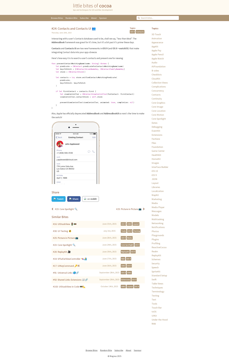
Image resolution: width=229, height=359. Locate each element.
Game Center (158, 150)
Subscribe (84, 18)
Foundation (157, 146)
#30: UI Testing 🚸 (62, 231)
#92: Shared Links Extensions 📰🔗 (70, 279)
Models (155, 215)
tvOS (154, 311)
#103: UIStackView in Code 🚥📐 (69, 286)
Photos (155, 231)
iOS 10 (155, 170)
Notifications (158, 227)
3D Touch (156, 34)
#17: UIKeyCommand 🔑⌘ (66, 265)
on (92, 198)
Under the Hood (160, 319)
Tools (123, 231)
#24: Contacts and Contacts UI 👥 (74, 28)
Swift (154, 279)
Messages (157, 211)
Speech (155, 267)
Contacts (140, 32)
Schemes (156, 259)
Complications (159, 86)
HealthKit (156, 154)
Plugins (155, 239)
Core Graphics (158, 102)
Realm (155, 251)
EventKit (156, 130)
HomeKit (156, 158)
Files (154, 142)
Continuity (157, 98)
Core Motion (158, 114)
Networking (157, 223)
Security (156, 263)
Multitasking (158, 219)
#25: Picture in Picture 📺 (65, 237)
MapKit (155, 195)
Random (71, 18)
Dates (154, 122)
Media (129, 238)
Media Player (158, 207)
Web (123, 259)
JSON (154, 179)
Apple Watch (158, 58)
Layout (136, 224)
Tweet (60, 198)
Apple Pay (156, 50)
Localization (158, 191)
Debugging (157, 126)
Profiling (156, 243)
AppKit (155, 46)
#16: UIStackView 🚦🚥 (64, 224)
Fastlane (156, 138)
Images (155, 162)
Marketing (157, 199)
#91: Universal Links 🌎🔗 (66, 272)
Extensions (125, 279)
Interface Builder (160, 167)
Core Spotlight (127, 245)
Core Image (157, 106)
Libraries (156, 187)
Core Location (159, 110)
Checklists (157, 74)
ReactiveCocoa (159, 247)
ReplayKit (125, 252)
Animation (157, 38)
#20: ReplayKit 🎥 (62, 251)
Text (154, 299)
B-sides (155, 70)
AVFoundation (159, 66)
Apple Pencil (158, 54)
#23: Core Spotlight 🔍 (64, 244)
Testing (137, 231)
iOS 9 (132, 32)
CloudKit (156, 78)
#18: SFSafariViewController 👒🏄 (70, 258)
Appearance (157, 42)
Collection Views (160, 82)
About (94, 18)
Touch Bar (157, 307)
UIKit (129, 224)
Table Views (157, 283)
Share (75, 198)
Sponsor (103, 18)
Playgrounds (158, 235)
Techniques (157, 287)
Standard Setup (159, 275)
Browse (57, 18)
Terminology (158, 291)
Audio (154, 62)
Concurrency (158, 90)
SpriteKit (156, 271)
